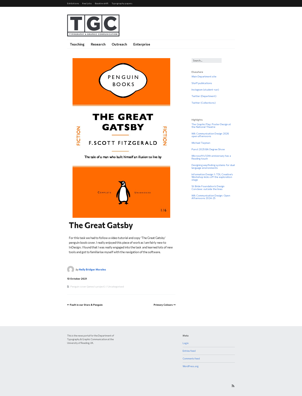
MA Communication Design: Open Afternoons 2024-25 (211, 197)
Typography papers (122, 3)
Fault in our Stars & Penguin (86, 304)
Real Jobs (87, 3)
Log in (186, 343)
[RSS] (233, 385)
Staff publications (202, 83)
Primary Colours (163, 304)
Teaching (77, 44)
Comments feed (191, 358)
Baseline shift (101, 3)
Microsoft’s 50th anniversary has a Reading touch (211, 157)
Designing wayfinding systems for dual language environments (213, 166)
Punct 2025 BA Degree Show (208, 149)
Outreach (119, 44)
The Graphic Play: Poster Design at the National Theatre (211, 125)
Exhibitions (73, 3)
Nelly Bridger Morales (92, 269)
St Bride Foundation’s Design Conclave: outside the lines (208, 187)
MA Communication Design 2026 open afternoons (210, 135)
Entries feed (189, 350)
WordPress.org (190, 366)
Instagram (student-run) (205, 89)
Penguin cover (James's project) (87, 286)
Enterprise (141, 44)
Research (98, 44)
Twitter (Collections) (204, 102)
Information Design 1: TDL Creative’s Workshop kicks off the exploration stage (212, 177)
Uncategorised (116, 286)
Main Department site (204, 76)
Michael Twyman (201, 142)
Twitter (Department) (204, 96)
